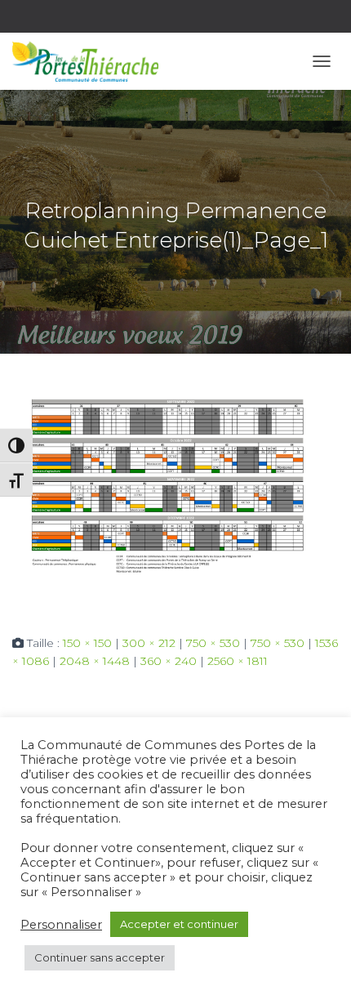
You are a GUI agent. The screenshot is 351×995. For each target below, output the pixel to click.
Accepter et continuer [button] (179, 923)
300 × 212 (149, 643)
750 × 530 (213, 643)
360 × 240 (168, 661)
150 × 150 (87, 643)
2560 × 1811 (237, 661)
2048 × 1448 (95, 661)
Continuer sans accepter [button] (99, 957)
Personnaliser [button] (61, 924)
